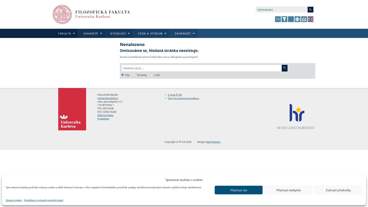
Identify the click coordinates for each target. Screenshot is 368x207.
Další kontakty (105, 115)
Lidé (157, 75)
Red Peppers (213, 142)
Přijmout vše (238, 190)
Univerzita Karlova (107, 98)
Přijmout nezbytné (288, 190)
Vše (127, 75)
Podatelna (103, 118)
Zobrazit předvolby (338, 190)
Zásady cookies (14, 200)
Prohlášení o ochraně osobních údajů (43, 200)
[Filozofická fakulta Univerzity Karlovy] (91, 14)
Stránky (142, 75)
